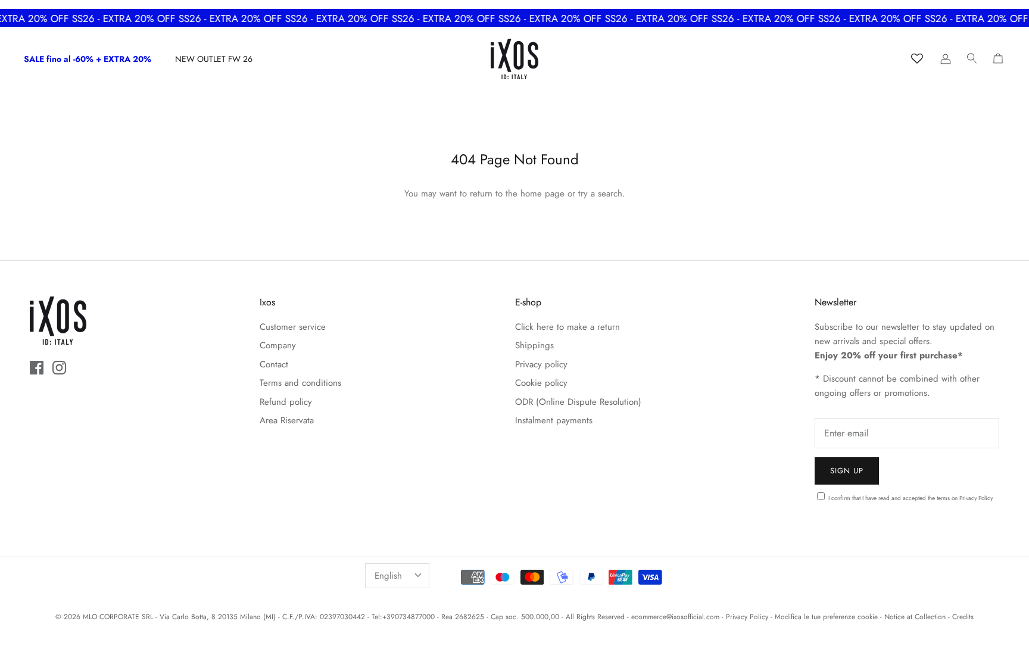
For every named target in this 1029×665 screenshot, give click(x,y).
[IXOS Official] (514, 59)
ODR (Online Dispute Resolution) (578, 401)
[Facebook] (36, 367)
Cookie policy (541, 382)
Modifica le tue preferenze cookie (826, 616)
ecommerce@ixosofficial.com (675, 616)
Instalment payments (554, 420)
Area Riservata (287, 420)
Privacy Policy (976, 498)
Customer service (293, 326)
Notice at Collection (915, 616)
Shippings (534, 345)
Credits (963, 616)
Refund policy (286, 401)
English (388, 575)
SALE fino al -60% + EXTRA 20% (87, 59)
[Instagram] (59, 367)
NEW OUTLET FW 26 (213, 59)
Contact (274, 364)
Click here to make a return (567, 326)
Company (278, 345)
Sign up (846, 470)
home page (542, 193)
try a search (600, 193)
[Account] (945, 59)
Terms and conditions (300, 382)
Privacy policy (541, 364)
